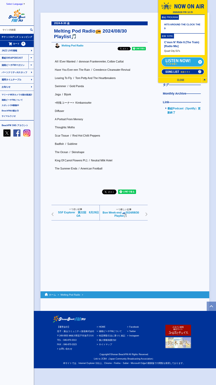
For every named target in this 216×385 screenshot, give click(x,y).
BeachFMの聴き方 (10, 111)
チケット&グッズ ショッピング (17, 37)
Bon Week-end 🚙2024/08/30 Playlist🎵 (121, 214)
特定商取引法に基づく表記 (112, 335)
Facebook (134, 327)
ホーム (52, 294)
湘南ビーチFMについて (12, 100)
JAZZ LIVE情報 (9, 50)
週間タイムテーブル (11, 79)
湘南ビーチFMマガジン (13, 65)
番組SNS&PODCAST (12, 58)
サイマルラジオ (9, 116)
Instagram (134, 335)
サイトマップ (105, 344)
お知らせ (6, 87)
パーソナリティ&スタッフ (14, 72)
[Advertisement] (99, 249)
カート (18, 43)
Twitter (132, 331)
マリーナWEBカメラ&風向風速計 (17, 95)
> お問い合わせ (64, 349)
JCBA (104, 358)
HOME (102, 327)
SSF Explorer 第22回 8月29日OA (78, 214)
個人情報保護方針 (107, 340)
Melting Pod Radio (72, 45)
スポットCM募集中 (10, 105)
